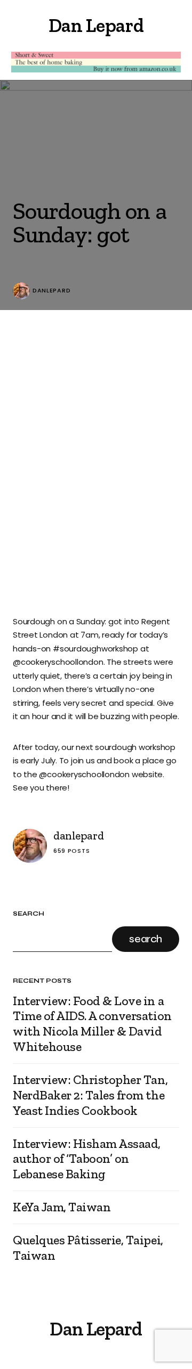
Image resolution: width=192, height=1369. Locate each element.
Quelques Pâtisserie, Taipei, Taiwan (88, 1248)
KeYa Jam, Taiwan (61, 1207)
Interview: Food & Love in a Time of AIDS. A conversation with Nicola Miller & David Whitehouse (92, 1023)
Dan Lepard (96, 25)
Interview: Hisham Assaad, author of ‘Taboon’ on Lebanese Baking (87, 1159)
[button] (17, 25)
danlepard (51, 291)
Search (28, 913)
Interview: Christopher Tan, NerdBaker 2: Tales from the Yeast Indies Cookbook (90, 1095)
